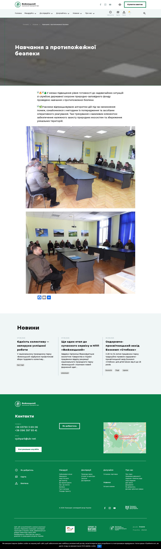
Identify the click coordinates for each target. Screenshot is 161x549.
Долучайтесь (61, 13)
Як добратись (69, 426)
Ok (99, 546)
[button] (120, 5)
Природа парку (86, 474)
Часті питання (64, 489)
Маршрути (63, 476)
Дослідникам (85, 480)
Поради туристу (65, 491)
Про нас (88, 13)
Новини (76, 13)
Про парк (129, 474)
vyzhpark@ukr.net (25, 438)
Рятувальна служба (28, 449)
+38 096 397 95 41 (26, 430)
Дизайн (135, 527)
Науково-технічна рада (134, 478)
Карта (118, 15)
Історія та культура (88, 476)
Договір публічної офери (134, 489)
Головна (18, 13)
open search (144, 13)
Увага (124, 15)
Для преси (129, 483)
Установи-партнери (110, 474)
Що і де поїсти (64, 485)
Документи (129, 485)
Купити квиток (135, 4)
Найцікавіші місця (65, 474)
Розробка (140, 530)
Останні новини (109, 486)
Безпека (24, 483)
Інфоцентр (110, 15)
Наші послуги (64, 478)
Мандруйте (29, 13)
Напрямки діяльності (133, 476)
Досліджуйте (45, 13)
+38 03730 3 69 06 (26, 427)
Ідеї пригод (63, 480)
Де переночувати (65, 483)
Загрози (84, 478)
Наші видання (130, 480)
